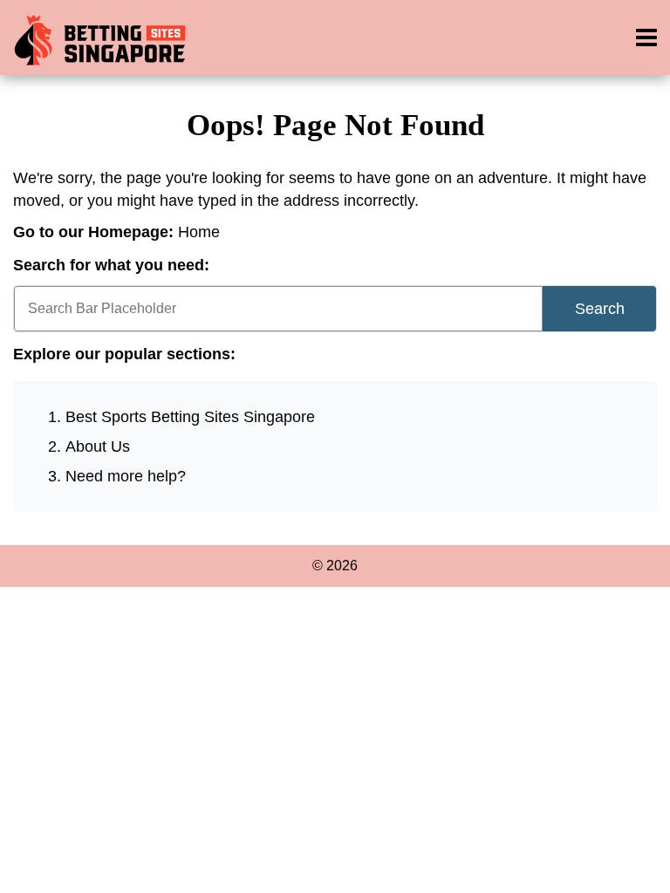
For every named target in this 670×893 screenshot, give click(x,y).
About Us (97, 446)
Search (600, 308)
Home (199, 232)
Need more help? (125, 476)
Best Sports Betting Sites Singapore (190, 417)
